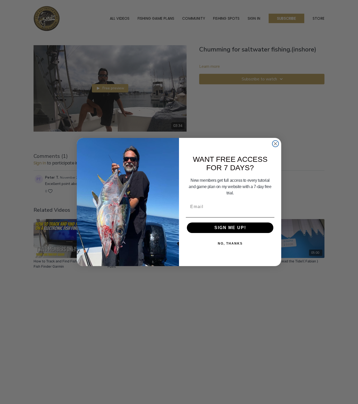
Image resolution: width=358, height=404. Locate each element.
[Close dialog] (275, 144)
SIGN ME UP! (230, 227)
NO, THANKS (230, 243)
